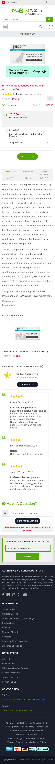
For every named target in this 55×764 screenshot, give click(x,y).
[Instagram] (13, 594)
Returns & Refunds (18, 730)
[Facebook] (3, 594)
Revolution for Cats (11, 672)
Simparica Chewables (12, 646)
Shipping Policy (12, 726)
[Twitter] (8, 594)
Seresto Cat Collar (10, 677)
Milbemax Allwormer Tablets (15, 668)
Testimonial (29, 738)
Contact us (21, 723)
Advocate (6, 636)
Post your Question (27, 521)
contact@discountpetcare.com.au (17, 710)
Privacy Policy (27, 726)
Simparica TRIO (9, 609)
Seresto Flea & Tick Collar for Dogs (18, 618)
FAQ (45, 723)
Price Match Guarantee (26, 734)
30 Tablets (11, 105)
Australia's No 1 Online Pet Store (22, 570)
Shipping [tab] (27, 178)
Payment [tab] (44, 178)
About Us (10, 723)
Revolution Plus (9, 682)
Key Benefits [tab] (27, 171)
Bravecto (6, 627)
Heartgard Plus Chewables (14, 641)
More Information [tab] (44, 172)
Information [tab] (10, 171)
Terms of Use (42, 726)
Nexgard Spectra (10, 614)
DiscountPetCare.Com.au (27, 760)
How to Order (35, 723)
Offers (43, 742)
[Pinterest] (19, 594)
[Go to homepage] (27, 11)
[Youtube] (25, 594)
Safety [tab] (10, 178)
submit (27, 556)
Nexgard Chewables (11, 632)
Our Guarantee (36, 730)
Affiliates (41, 738)
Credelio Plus (8, 623)
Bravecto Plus (8, 663)
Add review (27, 384)
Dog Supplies (10, 603)
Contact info (10, 689)
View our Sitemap (15, 742)
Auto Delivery (32, 742)
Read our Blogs (15, 738)
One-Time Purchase (18, 115)
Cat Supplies (10, 653)
